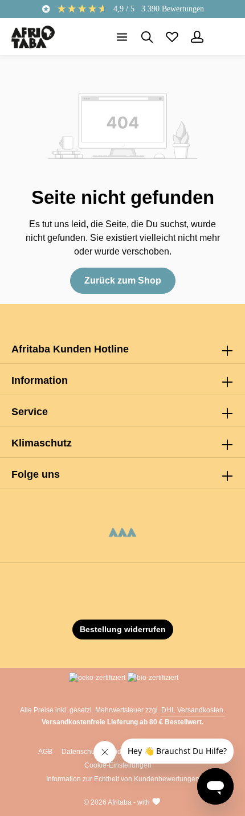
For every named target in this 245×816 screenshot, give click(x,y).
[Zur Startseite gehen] (33, 37)
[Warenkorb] (222, 37)
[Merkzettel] (172, 37)
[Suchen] (147, 37)
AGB (45, 752)
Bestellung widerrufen (123, 629)
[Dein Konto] (197, 37)
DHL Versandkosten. (193, 710)
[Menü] (122, 37)
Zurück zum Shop (122, 280)
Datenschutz (81, 752)
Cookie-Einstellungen (118, 765)
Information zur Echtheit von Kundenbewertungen (122, 779)
